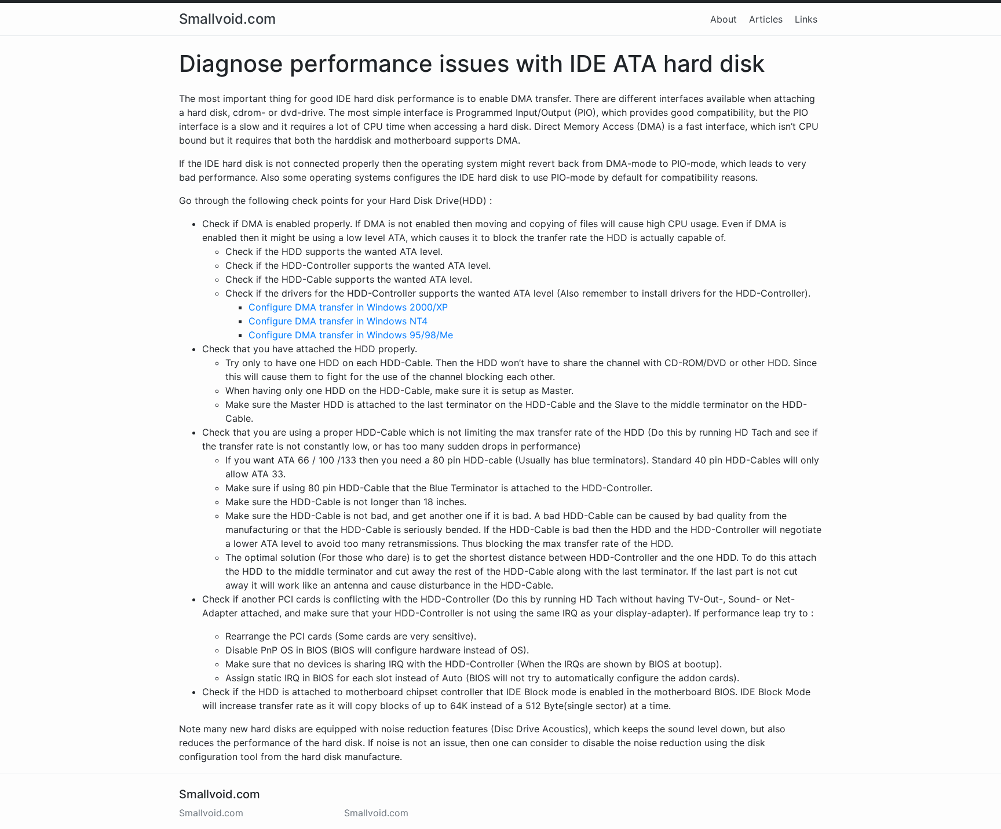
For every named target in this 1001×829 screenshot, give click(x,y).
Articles (766, 19)
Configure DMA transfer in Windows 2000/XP (348, 307)
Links (806, 19)
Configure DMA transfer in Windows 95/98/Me (351, 335)
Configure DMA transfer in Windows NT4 (338, 321)
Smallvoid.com (227, 19)
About (723, 19)
